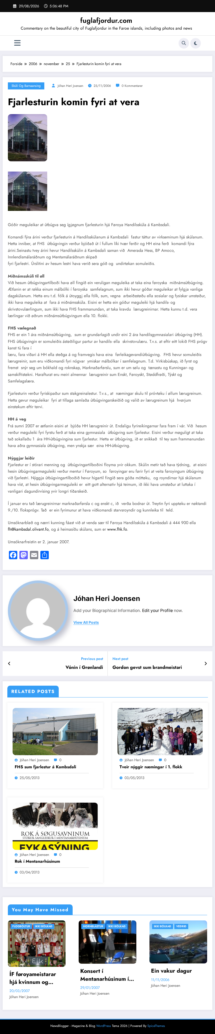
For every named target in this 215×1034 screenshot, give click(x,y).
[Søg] (184, 43)
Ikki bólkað (48, 926)
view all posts (86, 622)
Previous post (92, 659)
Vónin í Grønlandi (84, 667)
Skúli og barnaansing (26, 85)
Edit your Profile (157, 610)
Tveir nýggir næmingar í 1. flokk (151, 767)
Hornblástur (24, 926)
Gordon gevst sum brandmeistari (147, 667)
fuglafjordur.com (106, 20)
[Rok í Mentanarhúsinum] (55, 825)
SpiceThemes (156, 1027)
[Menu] (17, 43)
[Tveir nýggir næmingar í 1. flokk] (160, 731)
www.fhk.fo (117, 529)
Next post (120, 659)
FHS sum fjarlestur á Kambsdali (45, 767)
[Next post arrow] (205, 663)
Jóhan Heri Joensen (70, 85)
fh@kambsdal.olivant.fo (28, 529)
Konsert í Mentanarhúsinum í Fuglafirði (35, 975)
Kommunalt (186, 926)
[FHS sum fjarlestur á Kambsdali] (55, 731)
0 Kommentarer (132, 85)
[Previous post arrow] (9, 663)
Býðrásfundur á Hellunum (172, 979)
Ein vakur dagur (102, 971)
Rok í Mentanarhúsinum (37, 861)
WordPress (103, 1027)
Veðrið (112, 926)
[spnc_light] (195, 43)
